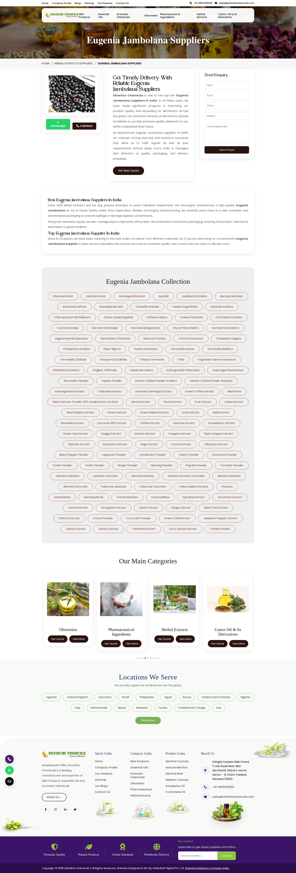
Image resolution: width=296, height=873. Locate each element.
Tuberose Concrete (152, 487)
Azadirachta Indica (194, 296)
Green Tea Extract (75, 434)
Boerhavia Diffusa (74, 307)
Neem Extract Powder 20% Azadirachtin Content (85, 402)
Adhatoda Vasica (141, 370)
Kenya (187, 697)
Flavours (227, 487)
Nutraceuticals (93, 497)
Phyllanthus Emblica (76, 349)
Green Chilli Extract (177, 518)
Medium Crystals (177, 780)
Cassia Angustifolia (184, 307)
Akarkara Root (96, 296)
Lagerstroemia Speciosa (71, 338)
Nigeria (245, 697)
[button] (137, 658)
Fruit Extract (203, 402)
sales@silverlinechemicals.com (235, 3)
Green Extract (117, 412)
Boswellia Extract (72, 423)
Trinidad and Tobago (192, 708)
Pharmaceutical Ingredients (170, 15)
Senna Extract (140, 402)
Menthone (234, 391)
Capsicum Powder (114, 455)
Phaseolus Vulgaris (228, 338)
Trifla (180, 360)
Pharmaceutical (141, 789)
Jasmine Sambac (142, 476)
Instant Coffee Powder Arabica (156, 381)
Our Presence (104, 3)
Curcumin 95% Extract (112, 423)
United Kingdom (77, 697)
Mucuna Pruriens (154, 338)
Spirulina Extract (194, 497)
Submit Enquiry (227, 149)
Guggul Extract (111, 434)
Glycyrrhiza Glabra (185, 328)
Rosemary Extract (115, 444)
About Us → (54, 797)
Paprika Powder (196, 465)
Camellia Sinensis (147, 307)
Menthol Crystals (177, 761)
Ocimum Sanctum (191, 338)
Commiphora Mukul (229, 317)
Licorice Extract (144, 434)
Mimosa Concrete (75, 487)
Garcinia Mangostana (145, 328)
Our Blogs (101, 786)
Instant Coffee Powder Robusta (211, 381)
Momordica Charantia (115, 338)
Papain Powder (112, 381)
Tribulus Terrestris (152, 360)
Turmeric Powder (231, 465)
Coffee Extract (150, 423)
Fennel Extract (78, 508)
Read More (148, 720)
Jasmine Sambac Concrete (185, 476)
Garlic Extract (148, 508)
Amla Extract (191, 412)
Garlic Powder (94, 465)
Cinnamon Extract (230, 497)
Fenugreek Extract (113, 508)
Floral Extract (172, 402)
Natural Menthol (176, 767)
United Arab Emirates (215, 697)
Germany (105, 697)
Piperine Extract (79, 444)
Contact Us (122, 3)
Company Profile (61, 3)
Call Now (85, 126)
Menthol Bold (174, 773)
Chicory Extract (69, 518)
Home (45, 3)
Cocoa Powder (103, 518)
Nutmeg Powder (161, 465)
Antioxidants (62, 497)
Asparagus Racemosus (228, 370)
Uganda (51, 697)
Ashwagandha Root (132, 296)
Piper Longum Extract (218, 434)
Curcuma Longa (67, 328)
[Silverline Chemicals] (62, 15)
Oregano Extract (179, 434)
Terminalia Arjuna (182, 349)
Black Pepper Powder (73, 455)
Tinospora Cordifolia (113, 360)
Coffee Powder (220, 529)
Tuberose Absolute (113, 487)
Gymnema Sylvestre (225, 328)
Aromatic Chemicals (123, 15)
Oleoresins (151, 15)
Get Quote (57, 643)
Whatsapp (58, 126)
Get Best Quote (128, 171)
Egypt (168, 697)
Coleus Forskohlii (191, 317)
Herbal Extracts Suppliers (73, 63)
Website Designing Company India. (207, 868)
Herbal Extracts (202, 15)
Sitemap (89, 3)
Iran (218, 708)
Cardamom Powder (152, 455)
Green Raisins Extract (154, 412)
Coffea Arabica (156, 317)
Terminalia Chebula (73, 360)
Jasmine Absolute (67, 476)
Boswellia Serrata (111, 307)
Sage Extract (149, 444)
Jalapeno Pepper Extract (220, 518)
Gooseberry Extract (221, 423)
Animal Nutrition (127, 497)
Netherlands (99, 708)
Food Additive (160, 497)
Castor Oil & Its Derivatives (227, 15)
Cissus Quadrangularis (118, 317)
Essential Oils (103, 15)
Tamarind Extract (144, 529)
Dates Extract (234, 402)
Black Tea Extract (216, 508)
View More (79, 643)
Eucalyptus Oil (175, 786)
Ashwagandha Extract (70, 391)
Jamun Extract (76, 529)
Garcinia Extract (184, 423)
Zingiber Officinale (104, 370)
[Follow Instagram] (55, 809)
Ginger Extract (181, 508)
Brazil (125, 697)
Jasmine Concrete (105, 476)
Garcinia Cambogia (104, 328)
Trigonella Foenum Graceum (216, 360)
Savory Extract (109, 529)
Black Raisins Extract (80, 412)
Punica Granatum (146, 349)
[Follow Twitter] (65, 809)
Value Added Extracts (193, 487)
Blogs (78, 3)
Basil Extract (221, 412)
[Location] (205, 770)
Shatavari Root (63, 296)
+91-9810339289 (202, 3)
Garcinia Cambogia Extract (153, 391)
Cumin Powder (62, 465)
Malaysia (142, 708)
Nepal (122, 708)
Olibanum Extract (216, 444)
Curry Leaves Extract (183, 529)
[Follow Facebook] (46, 809)
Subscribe (227, 856)
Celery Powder (189, 455)
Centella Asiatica (221, 307)
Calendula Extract (110, 391)
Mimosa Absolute (229, 476)
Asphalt (163, 296)
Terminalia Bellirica (220, 349)
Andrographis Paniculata (182, 370)
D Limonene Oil (175, 792)
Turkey (162, 708)
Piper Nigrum (112, 349)
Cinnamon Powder (224, 455)
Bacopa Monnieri (231, 296)
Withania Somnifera (66, 370)
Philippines (147, 697)
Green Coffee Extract (199, 391)
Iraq (77, 708)
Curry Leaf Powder (138, 518)
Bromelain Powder (76, 381)
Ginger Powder (128, 465)
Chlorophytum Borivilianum (72, 317)
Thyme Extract (181, 444)
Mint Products (84, 15)
